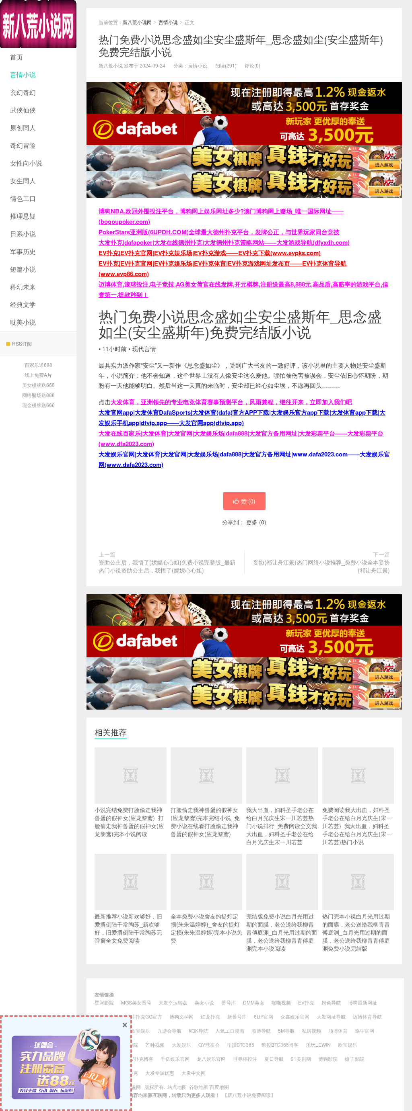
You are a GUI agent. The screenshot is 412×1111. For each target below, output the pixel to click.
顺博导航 (261, 1030)
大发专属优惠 (159, 1072)
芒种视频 (155, 1044)
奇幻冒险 (23, 145)
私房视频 (311, 1030)
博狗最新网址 (362, 1002)
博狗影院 (328, 1058)
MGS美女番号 (136, 1002)
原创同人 (23, 127)
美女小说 (204, 1002)
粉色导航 (331, 1002)
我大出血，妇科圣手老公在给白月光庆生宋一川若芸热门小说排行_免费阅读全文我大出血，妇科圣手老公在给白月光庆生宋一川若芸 (281, 826)
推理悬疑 (23, 216)
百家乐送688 (38, 364)
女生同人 (23, 180)
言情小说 (23, 74)
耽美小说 (23, 322)
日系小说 (23, 233)
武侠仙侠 (23, 110)
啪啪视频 (281, 1002)
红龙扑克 (210, 1016)
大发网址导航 (331, 1016)
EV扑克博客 (140, 1058)
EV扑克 (306, 1002)
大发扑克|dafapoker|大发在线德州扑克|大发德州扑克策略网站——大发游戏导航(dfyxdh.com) (224, 242)
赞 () (248, 501)
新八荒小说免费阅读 (249, 1094)
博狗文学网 (181, 1016)
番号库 (228, 1002)
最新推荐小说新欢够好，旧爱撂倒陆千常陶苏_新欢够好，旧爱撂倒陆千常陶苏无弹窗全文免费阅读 (128, 928)
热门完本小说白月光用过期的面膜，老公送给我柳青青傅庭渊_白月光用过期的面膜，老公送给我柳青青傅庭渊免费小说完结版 (356, 932)
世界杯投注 (245, 1058)
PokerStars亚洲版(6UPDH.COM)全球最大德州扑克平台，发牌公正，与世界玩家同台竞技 (219, 231)
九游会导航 (169, 1030)
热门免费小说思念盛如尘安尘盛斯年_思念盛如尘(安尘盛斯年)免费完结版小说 (241, 45)
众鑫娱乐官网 (294, 1016)
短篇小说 (23, 269)
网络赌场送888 (38, 394)
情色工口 (23, 198)
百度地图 (219, 1086)
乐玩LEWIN (318, 1044)
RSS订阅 (22, 343)
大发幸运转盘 (173, 1002)
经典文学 (23, 304)
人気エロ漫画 (229, 1030)
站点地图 (177, 1086)
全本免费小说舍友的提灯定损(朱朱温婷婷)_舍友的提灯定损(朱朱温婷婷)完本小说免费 (206, 928)
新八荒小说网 (38, 24)
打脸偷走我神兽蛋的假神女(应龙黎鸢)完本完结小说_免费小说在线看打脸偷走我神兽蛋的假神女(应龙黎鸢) (205, 822)
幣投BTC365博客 (280, 1044)
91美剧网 (301, 1058)
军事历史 (23, 251)
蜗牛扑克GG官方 (144, 1016)
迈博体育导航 (367, 1016)
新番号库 (237, 1016)
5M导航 (286, 1030)
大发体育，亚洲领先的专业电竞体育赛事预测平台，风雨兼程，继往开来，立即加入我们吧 (231, 401)
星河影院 (104, 1002)
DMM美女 (253, 1002)
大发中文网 (193, 1072)
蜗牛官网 (364, 1030)
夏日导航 (274, 1058)
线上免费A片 (38, 374)
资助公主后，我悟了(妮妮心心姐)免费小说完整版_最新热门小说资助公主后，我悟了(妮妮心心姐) (167, 566)
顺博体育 (338, 1030)
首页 (16, 56)
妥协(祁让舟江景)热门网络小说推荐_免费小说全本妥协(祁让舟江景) (321, 566)
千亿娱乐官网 (175, 1058)
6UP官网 (263, 1016)
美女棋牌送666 (38, 384)
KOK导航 (198, 1030)
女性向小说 (26, 163)
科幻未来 (23, 286)
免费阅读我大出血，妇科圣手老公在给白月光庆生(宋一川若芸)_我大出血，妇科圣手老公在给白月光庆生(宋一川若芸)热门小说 (357, 826)
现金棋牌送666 (38, 404)
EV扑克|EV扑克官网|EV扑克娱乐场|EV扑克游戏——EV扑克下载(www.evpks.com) (210, 252)
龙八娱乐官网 (211, 1058)
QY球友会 (209, 1044)
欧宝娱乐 (140, 1030)
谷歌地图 (198, 1086)
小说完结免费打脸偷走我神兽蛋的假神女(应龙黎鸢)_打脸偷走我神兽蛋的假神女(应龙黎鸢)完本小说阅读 (129, 822)
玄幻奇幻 (23, 92)
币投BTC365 (240, 1044)
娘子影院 (354, 1058)
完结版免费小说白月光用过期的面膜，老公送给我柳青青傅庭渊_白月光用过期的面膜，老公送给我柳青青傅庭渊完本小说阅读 (281, 932)
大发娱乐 (181, 1044)
